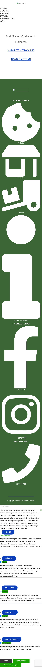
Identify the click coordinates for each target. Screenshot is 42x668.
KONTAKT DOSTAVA (7, 19)
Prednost (9, 612)
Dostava (21, 213)
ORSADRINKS (4, 11)
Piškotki (21, 143)
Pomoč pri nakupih (21, 320)
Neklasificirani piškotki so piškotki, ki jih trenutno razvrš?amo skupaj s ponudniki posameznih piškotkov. (20, 648)
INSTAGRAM (21, 438)
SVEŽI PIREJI (4, 14)
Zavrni (6, 661)
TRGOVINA (4, 16)
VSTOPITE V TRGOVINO (21, 50)
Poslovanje (21, 178)
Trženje (9, 558)
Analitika (9, 588)
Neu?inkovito (11, 639)
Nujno (8, 532)
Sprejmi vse (21, 661)
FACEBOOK (21, 390)
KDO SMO (3, 8)
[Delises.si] (21, 3)
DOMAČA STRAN (21, 59)
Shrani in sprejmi (10, 665)
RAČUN (2, 21)
